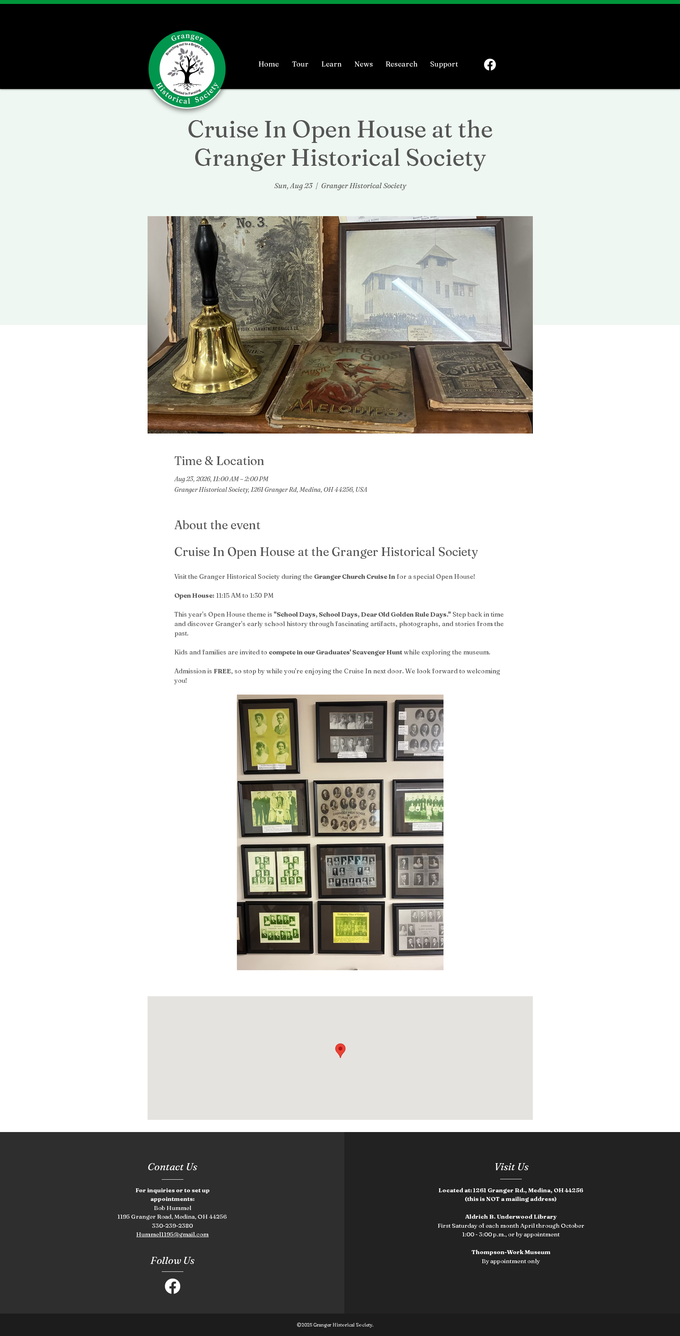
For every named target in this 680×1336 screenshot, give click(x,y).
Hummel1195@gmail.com (172, 1234)
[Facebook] (490, 64)
